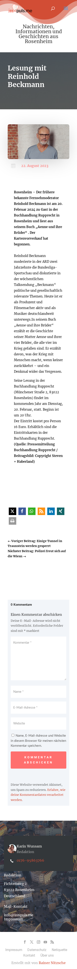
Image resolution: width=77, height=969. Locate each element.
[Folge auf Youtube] (45, 942)
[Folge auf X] (31, 942)
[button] (12, 511)
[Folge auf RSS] (52, 942)
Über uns (47, 955)
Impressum (13, 919)
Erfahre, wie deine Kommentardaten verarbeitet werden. (38, 795)
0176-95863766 (30, 860)
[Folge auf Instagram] (38, 942)
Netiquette (59, 950)
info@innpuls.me (18, 915)
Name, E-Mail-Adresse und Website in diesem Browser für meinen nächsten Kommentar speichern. (38, 741)
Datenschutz (36, 950)
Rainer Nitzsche (52, 963)
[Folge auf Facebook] (24, 942)
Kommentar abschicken (38, 760)
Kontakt (29, 955)
